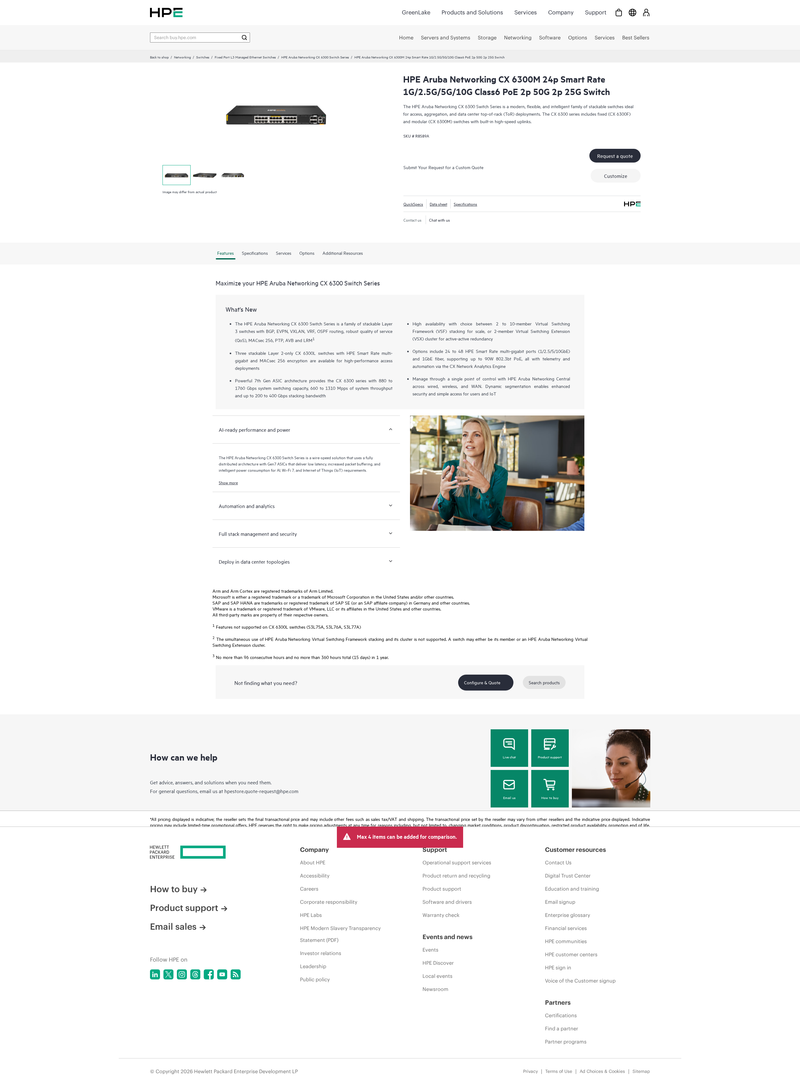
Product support (550, 756)
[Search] (244, 38)
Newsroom (435, 989)
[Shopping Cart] (618, 12)
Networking (182, 56)
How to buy (549, 797)
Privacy (530, 1071)
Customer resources (575, 849)
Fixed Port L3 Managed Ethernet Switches (245, 56)
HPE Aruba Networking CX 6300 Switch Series (315, 56)
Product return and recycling (456, 875)
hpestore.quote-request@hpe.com (261, 790)
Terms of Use (558, 1071)
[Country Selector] (632, 12)
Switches (202, 56)
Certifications (561, 1015)
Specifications (465, 204)
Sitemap (641, 1071)
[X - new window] (168, 974)
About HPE (312, 862)
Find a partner (561, 1028)
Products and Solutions (472, 12)
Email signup (560, 902)
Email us (509, 797)
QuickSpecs (413, 204)
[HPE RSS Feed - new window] (236, 974)
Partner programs (566, 1041)
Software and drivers (447, 902)
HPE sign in (558, 967)
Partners (558, 1002)
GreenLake (416, 12)
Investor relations (320, 953)
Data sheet (438, 204)
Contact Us (558, 862)
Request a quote (615, 155)
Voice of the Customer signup (580, 981)
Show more (228, 482)
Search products (544, 682)
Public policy (315, 979)
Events (430, 950)
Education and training (572, 889)
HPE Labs (311, 915)
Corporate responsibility (328, 902)
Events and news (447, 937)
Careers (309, 889)
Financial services (566, 928)
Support (595, 12)
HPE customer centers (571, 954)
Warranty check (440, 915)
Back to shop (159, 56)
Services (525, 12)
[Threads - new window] (195, 974)
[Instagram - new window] (182, 974)
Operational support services (456, 862)
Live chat (509, 756)
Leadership (313, 966)
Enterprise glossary (567, 915)
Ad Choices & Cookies (602, 1071)
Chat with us (439, 220)
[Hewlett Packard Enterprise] (166, 12)
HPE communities (566, 941)
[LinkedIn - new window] (155, 974)
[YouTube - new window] (222, 974)
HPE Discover (438, 963)
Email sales (173, 926)
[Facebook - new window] (209, 974)
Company (561, 12)
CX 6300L (305, 353)
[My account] (646, 12)
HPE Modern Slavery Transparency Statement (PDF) (340, 934)
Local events (437, 976)
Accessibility (314, 875)
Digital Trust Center (568, 875)
